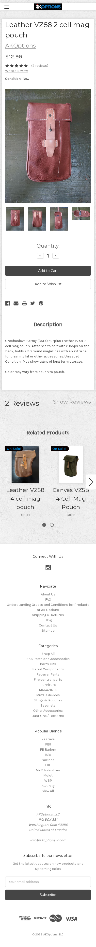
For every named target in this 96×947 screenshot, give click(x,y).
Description (48, 324)
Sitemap (48, 630)
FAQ (48, 599)
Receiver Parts (48, 674)
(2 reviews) (39, 66)
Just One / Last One (48, 716)
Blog (48, 620)
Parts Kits (48, 664)
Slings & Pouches (48, 700)
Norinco (48, 760)
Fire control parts (48, 679)
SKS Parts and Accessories (48, 659)
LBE (48, 765)
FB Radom (48, 749)
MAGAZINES (48, 690)
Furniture (48, 685)
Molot (48, 775)
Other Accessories (48, 711)
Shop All (48, 654)
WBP (48, 780)
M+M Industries (48, 770)
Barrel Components (48, 669)
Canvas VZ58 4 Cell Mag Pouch (71, 498)
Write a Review (16, 71)
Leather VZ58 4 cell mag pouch (25, 498)
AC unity (48, 786)
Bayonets (48, 705)
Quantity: (48, 246)
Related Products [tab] (48, 432)
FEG (48, 744)
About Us (48, 594)
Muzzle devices (48, 695)
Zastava (48, 739)
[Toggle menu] (7, 7)
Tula (48, 755)
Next (91, 482)
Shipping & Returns (48, 615)
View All (48, 791)
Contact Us (48, 625)
